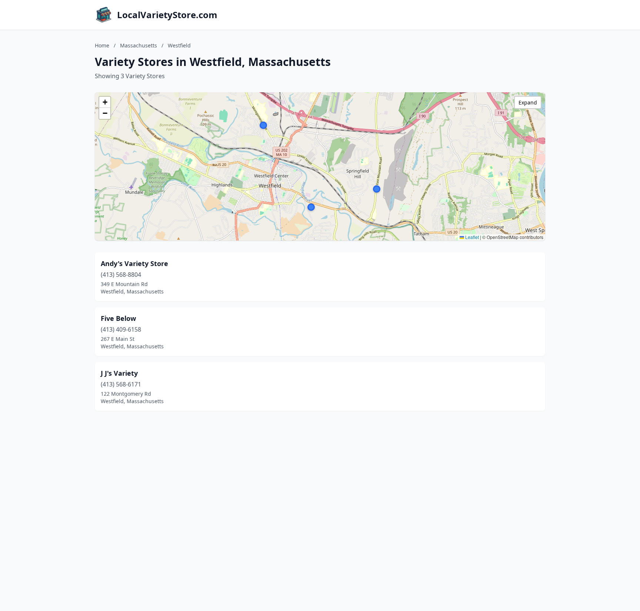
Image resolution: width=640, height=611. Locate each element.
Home (102, 45)
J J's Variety (119, 373)
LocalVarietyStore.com (167, 15)
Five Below (118, 318)
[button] (376, 189)
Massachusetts (138, 45)
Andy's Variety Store (134, 263)
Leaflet (471, 237)
